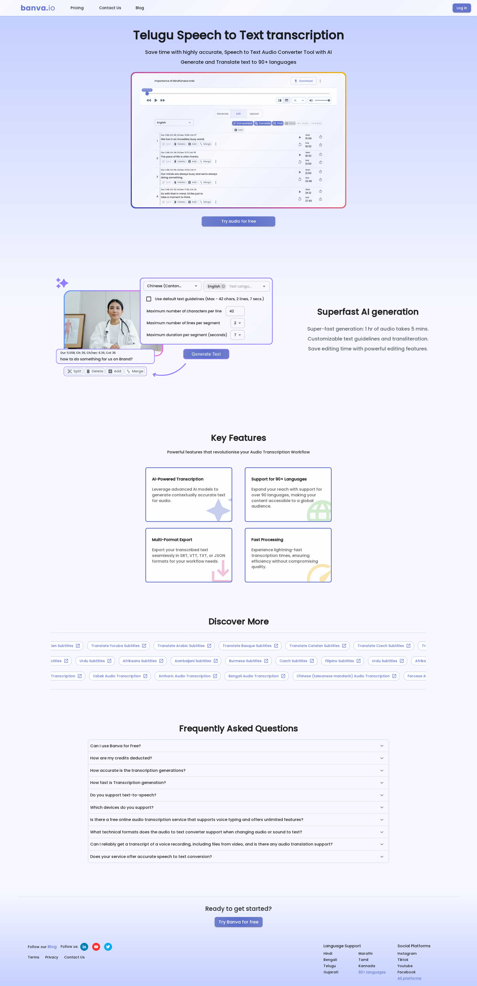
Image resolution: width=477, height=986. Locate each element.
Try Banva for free (239, 922)
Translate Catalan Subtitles (303, 645)
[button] (238, 746)
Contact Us (110, 7)
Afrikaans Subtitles (148, 660)
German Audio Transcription (62, 676)
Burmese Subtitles (253, 660)
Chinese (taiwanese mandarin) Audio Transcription (355, 676)
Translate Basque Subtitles (236, 645)
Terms (33, 957)
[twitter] (108, 947)
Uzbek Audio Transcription (129, 676)
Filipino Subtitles (55, 660)
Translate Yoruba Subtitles (104, 645)
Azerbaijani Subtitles (201, 660)
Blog (140, 7)
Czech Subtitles (302, 660)
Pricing (77, 7)
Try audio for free (238, 221)
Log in (462, 7)
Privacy (51, 957)
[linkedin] (84, 947)
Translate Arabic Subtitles (170, 645)
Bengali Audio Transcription (266, 676)
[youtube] (96, 947)
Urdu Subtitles (100, 660)
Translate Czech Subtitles (370, 645)
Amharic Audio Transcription (197, 676)
